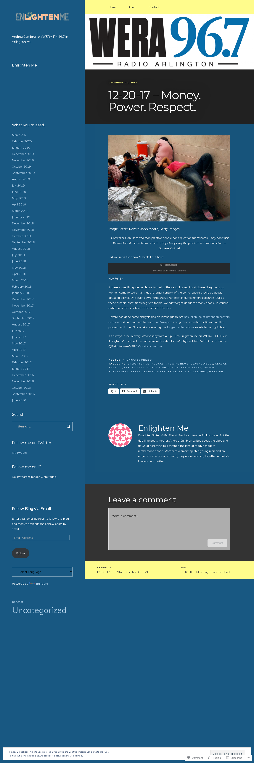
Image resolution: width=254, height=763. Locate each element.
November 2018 (23, 229)
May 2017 (19, 343)
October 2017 (21, 312)
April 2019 (19, 204)
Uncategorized (39, 610)
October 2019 (21, 166)
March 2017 (20, 356)
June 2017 (19, 337)
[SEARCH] (69, 426)
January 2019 (21, 217)
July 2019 (18, 185)
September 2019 (23, 173)
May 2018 (19, 267)
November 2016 (23, 381)
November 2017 (23, 305)
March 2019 (20, 211)
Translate (42, 583)
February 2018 (22, 286)
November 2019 (23, 160)
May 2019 (19, 198)
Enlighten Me (163, 427)
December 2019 (23, 154)
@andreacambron (150, 346)
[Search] (42, 426)
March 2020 (20, 135)
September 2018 (23, 242)
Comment (217, 542)
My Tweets (19, 452)
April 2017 (19, 349)
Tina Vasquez (163, 322)
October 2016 (21, 387)
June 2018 (19, 261)
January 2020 (21, 147)
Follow (20, 553)
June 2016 (19, 400)
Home (112, 7)
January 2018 (21, 293)
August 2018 (21, 248)
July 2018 (18, 255)
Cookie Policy (76, 755)
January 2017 (21, 368)
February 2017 (22, 362)
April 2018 (19, 274)
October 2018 (21, 236)
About (132, 7)
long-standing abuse (180, 327)
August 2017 (21, 324)
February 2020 (22, 141)
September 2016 (23, 394)
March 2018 (20, 280)
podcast (17, 602)
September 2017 (23, 318)
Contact (154, 7)
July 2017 (18, 331)
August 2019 (21, 179)
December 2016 (23, 375)
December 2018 (23, 223)
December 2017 (23, 299)
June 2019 (19, 192)
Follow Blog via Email (31, 508)
